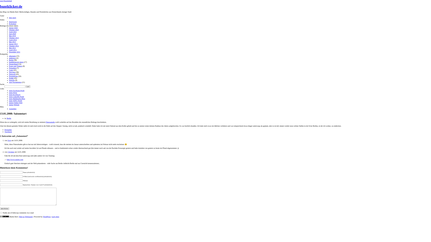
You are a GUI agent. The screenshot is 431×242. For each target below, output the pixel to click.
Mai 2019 (12, 36)
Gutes (11, 70)
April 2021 (13, 32)
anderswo (12, 58)
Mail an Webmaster (26, 217)
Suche (2, 84)
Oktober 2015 (14, 38)
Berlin (11, 60)
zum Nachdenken (15, 82)
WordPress (47, 217)
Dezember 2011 (14, 52)
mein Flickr (13, 93)
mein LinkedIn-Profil (16, 97)
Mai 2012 (12, 48)
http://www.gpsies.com (15, 160)
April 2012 (13, 50)
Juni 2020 (12, 34)
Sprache (12, 80)
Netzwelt (12, 74)
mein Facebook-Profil (16, 91)
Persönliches (13, 76)
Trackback (8, 132)
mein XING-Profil (15, 101)
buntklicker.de (11, 6)
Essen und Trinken (15, 66)
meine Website (14, 105)
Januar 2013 (13, 44)
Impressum (13, 22)
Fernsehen (12, 68)
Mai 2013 (12, 42)
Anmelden (12, 109)
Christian (11, 152)
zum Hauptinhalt (6, 1)
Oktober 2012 (14, 46)
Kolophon (12, 24)
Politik (11, 78)
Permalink (8, 130)
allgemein (12, 56)
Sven (9, 140)
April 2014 (13, 40)
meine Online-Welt (15, 103)
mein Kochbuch (14, 95)
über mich (12, 18)
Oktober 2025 (14, 30)
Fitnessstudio (50, 122)
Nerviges (12, 72)
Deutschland (13, 64)
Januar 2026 (13, 28)
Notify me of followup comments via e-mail (18, 213)
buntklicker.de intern (16, 62)
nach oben (55, 217)
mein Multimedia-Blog (17, 99)
